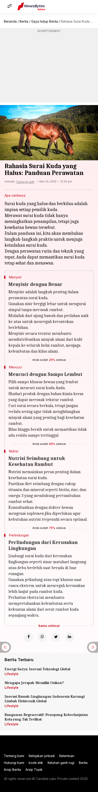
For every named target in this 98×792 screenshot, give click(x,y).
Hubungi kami (14, 763)
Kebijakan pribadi (42, 756)
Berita (24, 21)
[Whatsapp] (42, 637)
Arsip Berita (12, 769)
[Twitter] (55, 637)
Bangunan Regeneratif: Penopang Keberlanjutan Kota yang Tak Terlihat (46, 717)
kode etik (36, 763)
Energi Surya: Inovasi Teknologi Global (37, 669)
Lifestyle (11, 674)
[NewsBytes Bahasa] (31, 6)
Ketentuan (66, 756)
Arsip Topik (34, 769)
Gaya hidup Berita (44, 21)
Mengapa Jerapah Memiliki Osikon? (34, 683)
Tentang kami (14, 756)
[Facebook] (28, 637)
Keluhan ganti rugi (61, 763)
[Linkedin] (69, 637)
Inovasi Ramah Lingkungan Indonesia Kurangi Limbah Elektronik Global (45, 698)
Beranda (10, 21)
